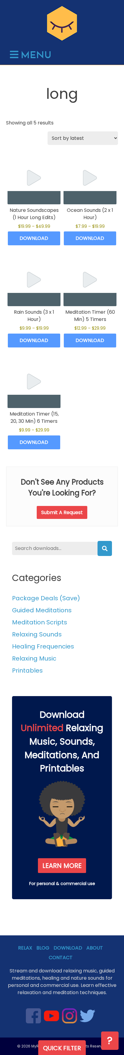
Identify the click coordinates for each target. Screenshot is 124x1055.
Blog (42, 947)
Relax (25, 947)
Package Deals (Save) (46, 598)
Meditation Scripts (39, 622)
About (94, 947)
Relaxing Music (34, 658)
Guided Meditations (42, 610)
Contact (61, 957)
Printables (27, 670)
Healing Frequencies (43, 646)
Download (34, 238)
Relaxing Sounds (37, 634)
